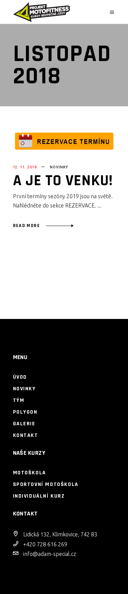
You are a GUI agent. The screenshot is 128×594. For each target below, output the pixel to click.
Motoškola (29, 472)
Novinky (59, 167)
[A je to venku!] (64, 141)
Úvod (20, 377)
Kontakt (25, 435)
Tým (19, 400)
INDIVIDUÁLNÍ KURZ (39, 496)
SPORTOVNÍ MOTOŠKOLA (46, 484)
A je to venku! (63, 181)
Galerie (24, 423)
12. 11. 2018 (25, 167)
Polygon (25, 412)
